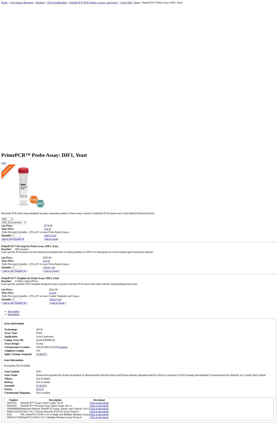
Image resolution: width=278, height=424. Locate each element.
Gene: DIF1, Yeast (129, 2)
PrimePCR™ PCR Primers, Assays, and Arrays (94, 2)
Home (4, 2)
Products (40, 2)
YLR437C (41, 354)
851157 (40, 389)
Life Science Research (21, 2)
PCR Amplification (57, 2)
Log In (47, 229)
